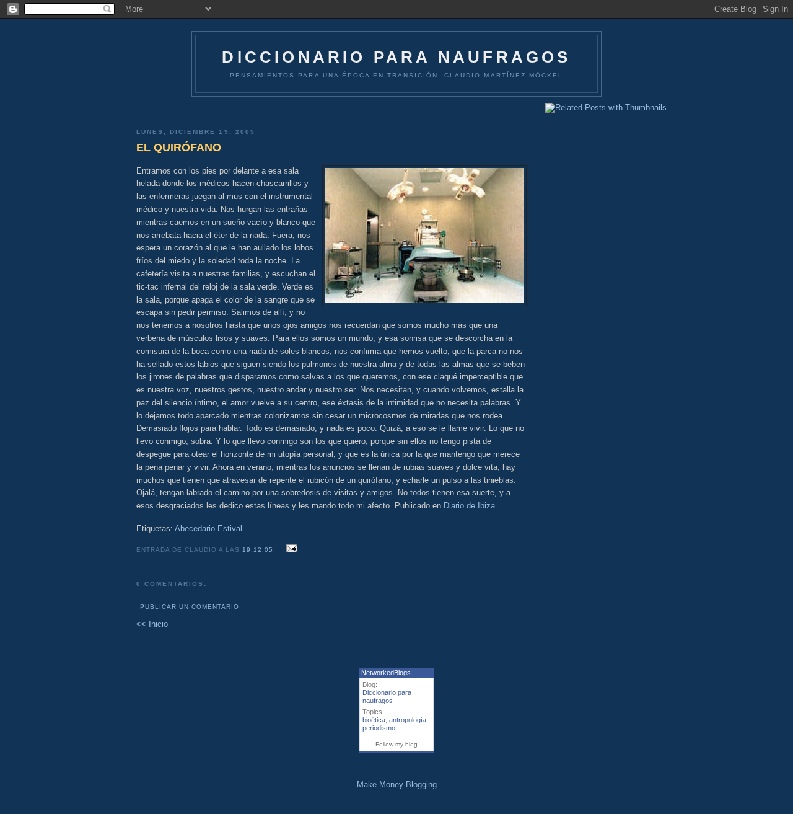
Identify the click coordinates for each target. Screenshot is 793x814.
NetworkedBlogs (386, 672)
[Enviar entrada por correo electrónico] (290, 549)
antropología (407, 719)
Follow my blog (396, 744)
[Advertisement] (331, 107)
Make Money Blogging (397, 784)
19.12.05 (259, 549)
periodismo (378, 728)
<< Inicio (152, 624)
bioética (373, 719)
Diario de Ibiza (469, 505)
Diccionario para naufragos (386, 696)
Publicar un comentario (189, 606)
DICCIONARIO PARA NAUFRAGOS (396, 57)
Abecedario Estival (208, 528)
